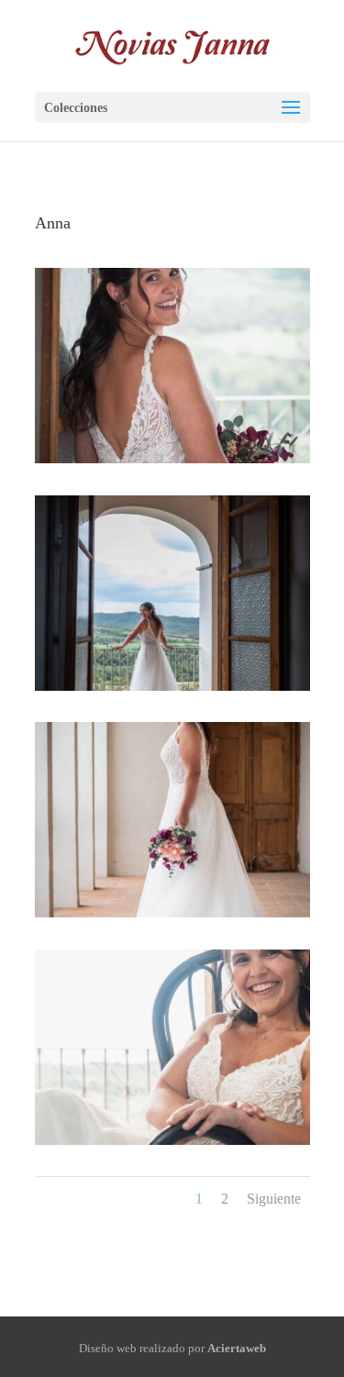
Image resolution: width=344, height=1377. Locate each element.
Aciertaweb (236, 1348)
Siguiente (274, 1198)
